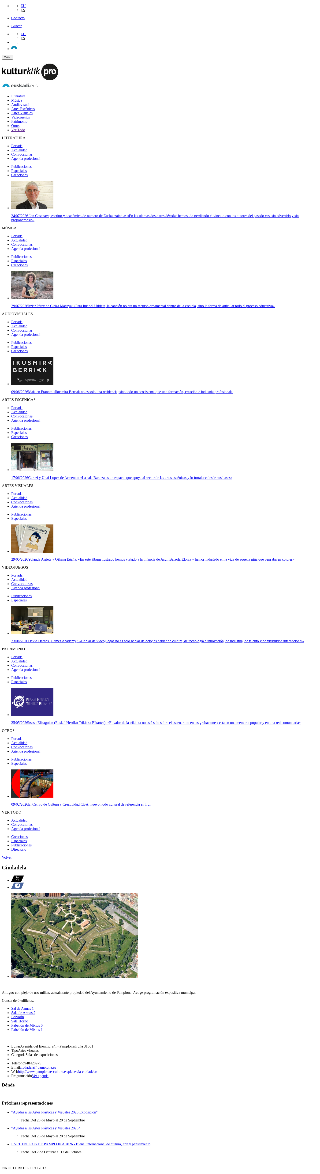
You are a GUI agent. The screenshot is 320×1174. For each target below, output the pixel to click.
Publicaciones (21, 166)
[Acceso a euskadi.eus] (20, 88)
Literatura (18, 96)
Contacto (18, 18)
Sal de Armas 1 (22, 1008)
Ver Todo (18, 130)
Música (16, 100)
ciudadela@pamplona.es (38, 1067)
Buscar (16, 26)
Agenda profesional (25, 159)
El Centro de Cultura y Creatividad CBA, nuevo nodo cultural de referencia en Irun (81, 804)
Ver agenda (40, 1076)
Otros (15, 126)
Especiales (19, 171)
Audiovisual (20, 105)
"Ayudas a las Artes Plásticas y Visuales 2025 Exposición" (54, 1112)
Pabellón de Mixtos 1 (27, 1030)
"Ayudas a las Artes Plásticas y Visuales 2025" (45, 1128)
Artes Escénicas (23, 109)
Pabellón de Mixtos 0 (27, 1025)
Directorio (18, 849)
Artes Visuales (22, 113)
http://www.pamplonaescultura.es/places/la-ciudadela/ (57, 1072)
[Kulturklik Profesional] (30, 79)
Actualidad (19, 150)
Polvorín (17, 1017)
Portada (16, 146)
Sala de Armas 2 (23, 1013)
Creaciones (19, 175)
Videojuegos (20, 117)
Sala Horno (19, 1021)
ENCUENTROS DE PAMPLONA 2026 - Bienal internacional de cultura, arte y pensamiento (80, 1144)
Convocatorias (22, 154)
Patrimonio (19, 121)
